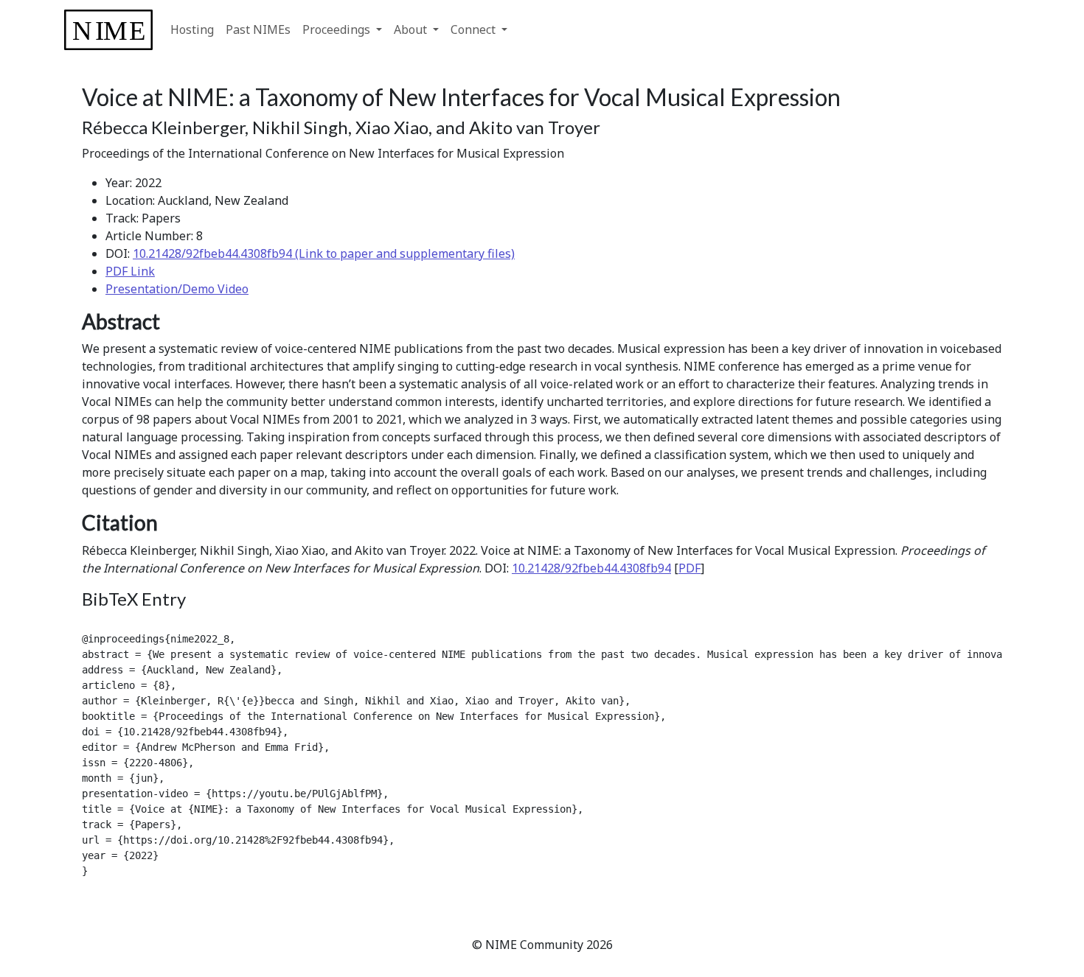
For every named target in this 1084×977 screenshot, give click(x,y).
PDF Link (130, 271)
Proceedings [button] (337, 29)
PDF (689, 568)
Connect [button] (474, 29)
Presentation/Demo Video (177, 289)
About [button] (412, 29)
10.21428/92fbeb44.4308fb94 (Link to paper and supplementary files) (324, 253)
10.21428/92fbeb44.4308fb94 (591, 568)
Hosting (192, 29)
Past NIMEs (258, 29)
